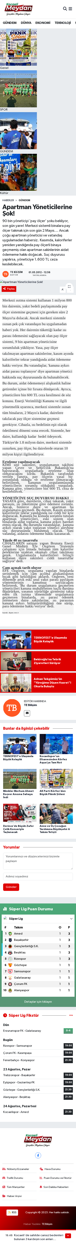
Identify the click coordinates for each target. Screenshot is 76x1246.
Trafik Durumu (15, 1178)
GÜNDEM (9, 23)
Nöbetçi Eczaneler (18, 1169)
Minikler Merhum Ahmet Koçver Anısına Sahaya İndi (18, 794)
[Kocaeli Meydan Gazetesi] (18, 9)
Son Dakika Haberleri (56, 1187)
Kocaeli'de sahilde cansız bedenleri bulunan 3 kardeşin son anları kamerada (38, 1239)
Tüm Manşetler (16, 1187)
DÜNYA (26, 23)
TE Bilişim (30, 705)
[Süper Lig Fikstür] (71, 1015)
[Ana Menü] (70, 9)
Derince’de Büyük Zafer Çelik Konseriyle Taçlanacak (18, 829)
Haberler (8, 200)
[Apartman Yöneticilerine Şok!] (38, 282)
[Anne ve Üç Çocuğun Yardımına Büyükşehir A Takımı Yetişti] (56, 813)
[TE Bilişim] (12, 707)
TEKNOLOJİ (63, 23)
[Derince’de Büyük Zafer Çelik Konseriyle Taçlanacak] (20, 813)
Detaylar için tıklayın (38, 1001)
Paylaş (11, 288)
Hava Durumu (53, 1169)
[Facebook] (38, 1155)
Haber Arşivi (14, 1196)
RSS (13, 1212)
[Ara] (65, 9)
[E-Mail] (27, 713)
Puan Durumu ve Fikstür (58, 1178)
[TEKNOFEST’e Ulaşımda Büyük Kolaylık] (20, 744)
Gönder (11, 887)
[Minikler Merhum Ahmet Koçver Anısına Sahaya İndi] (20, 778)
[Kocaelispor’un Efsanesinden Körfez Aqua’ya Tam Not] (56, 744)
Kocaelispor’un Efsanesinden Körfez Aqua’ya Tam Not (53, 759)
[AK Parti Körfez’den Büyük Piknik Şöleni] (56, 778)
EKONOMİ (42, 23)
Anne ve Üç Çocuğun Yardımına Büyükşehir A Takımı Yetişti (55, 829)
